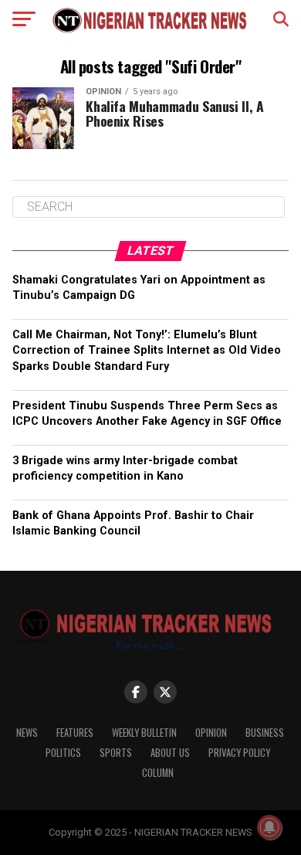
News (27, 732)
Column (158, 772)
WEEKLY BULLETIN (144, 732)
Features (74, 732)
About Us (170, 752)
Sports (116, 752)
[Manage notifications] (269, 827)
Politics (63, 752)
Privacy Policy (239, 752)
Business (264, 732)
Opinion (211, 732)
